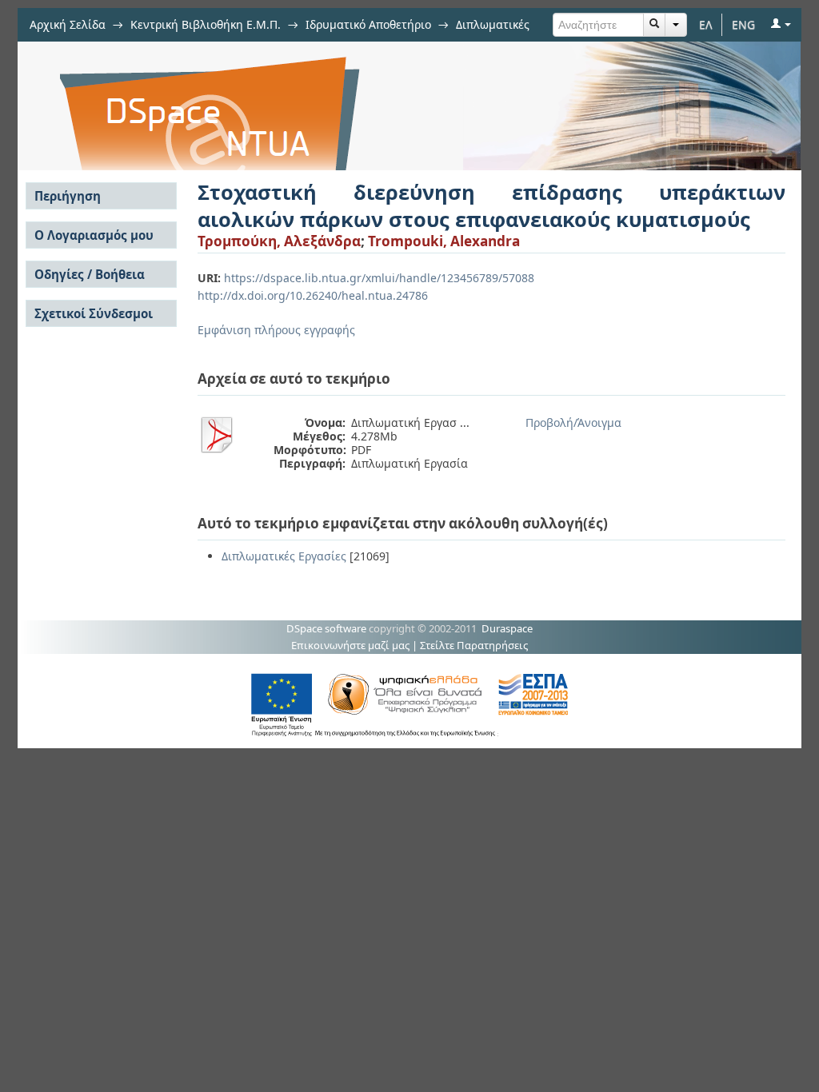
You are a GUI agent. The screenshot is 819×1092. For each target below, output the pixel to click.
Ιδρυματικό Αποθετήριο (368, 24)
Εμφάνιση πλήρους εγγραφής (276, 329)
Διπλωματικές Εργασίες (284, 556)
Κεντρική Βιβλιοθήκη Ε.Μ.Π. (205, 24)
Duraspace (507, 628)
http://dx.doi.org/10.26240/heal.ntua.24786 (313, 295)
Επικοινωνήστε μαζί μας (350, 645)
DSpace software (326, 628)
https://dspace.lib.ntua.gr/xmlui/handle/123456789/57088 (379, 277)
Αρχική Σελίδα (68, 24)
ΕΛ (706, 24)
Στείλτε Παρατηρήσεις (474, 645)
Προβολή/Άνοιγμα (573, 422)
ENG (743, 24)
